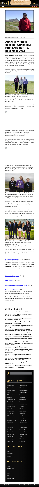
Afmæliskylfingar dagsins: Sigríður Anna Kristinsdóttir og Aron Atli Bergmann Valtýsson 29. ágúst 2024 (19, 351)
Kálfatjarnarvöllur (11, 415)
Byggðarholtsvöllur (24, 390)
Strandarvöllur (23, 432)
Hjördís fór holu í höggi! (20, 347)
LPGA (8, 473)
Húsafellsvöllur (10, 411)
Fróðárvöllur (22, 394)
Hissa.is (9, 456)
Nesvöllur (22, 425)
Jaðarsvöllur (22, 413)
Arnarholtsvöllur (23, 385)
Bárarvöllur (22, 388)
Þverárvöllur (22, 441)
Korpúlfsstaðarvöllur (11, 420)
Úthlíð (21, 436)
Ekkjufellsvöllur (10, 394)
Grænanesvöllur (23, 399)
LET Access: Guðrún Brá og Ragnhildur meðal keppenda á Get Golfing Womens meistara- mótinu (19, 343)
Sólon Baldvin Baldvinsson (12, 289)
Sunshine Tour (10, 478)
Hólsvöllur (22, 408)
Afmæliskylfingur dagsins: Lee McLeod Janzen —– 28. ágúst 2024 (18, 359)
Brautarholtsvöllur (11, 390)
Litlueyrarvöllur (23, 422)
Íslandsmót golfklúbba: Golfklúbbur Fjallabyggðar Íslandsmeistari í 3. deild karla (19, 326)
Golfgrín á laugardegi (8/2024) (22, 312)
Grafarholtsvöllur (11, 399)
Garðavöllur (9, 397)
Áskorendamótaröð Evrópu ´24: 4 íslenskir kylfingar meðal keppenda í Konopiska (18, 333)
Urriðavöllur (10, 436)
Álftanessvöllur (10, 385)
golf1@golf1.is (10, 300)
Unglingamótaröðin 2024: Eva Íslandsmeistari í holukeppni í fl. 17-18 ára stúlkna (18, 330)
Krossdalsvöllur (23, 420)
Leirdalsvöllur (10, 422)
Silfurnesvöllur (10, 432)
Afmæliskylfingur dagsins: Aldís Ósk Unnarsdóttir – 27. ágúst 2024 (18, 366)
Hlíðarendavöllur (11, 406)
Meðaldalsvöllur (10, 425)
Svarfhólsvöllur (10, 434)
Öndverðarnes (10, 427)
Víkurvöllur (22, 439)
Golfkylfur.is (10, 453)
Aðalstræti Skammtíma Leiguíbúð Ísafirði (16, 285)
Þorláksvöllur (10, 441)
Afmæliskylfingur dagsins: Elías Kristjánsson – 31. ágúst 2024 (18, 318)
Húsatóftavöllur (23, 411)
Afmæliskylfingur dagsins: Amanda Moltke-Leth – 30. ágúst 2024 (19, 322)
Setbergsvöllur (23, 429)
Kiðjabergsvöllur (23, 418)
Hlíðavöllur (22, 406)
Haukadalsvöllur (23, 404)
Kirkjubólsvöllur (10, 418)
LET (8, 471)
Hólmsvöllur (10, 408)
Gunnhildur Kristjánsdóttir (12, 259)
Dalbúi (8, 392)
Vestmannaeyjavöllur (11, 439)
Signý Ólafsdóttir (9, 280)
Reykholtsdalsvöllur (24, 427)
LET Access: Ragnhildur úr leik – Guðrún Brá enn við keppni (18, 315)
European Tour (10, 468)
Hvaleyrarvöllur (10, 413)
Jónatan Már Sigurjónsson (12, 276)
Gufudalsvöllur (10, 401)
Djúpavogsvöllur (23, 392)
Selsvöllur (9, 429)
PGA (8, 476)
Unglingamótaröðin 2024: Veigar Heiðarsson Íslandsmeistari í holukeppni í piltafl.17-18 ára (19, 338)
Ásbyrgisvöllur (10, 388)
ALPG (8, 466)
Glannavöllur (22, 397)
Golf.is (8, 451)
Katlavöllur (22, 415)
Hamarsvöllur (10, 404)
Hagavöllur (22, 401)
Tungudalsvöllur (23, 434)
